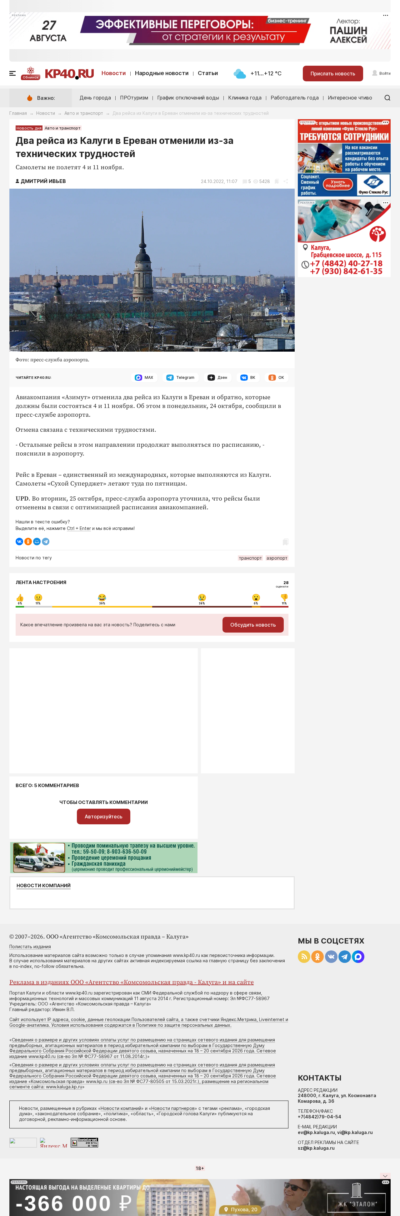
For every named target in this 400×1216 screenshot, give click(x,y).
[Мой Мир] (37, 541)
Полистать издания (30, 946)
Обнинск (30, 77)
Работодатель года (295, 97)
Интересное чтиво (350, 97)
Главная (18, 113)
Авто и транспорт (83, 113)
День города (95, 97)
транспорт (250, 558)
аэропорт (277, 558)
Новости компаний (44, 885)
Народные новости (162, 73)
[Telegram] (45, 541)
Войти (385, 73)
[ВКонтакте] (19, 541)
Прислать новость (333, 73)
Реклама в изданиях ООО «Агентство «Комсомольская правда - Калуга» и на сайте (131, 982)
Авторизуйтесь (103, 816)
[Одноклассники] (28, 541)
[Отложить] (277, 181)
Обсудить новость (253, 625)
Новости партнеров (173, 1108)
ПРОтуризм (134, 97)
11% (38, 603)
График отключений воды (188, 97)
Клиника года (245, 97)
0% (20, 603)
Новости (114, 73)
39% (102, 603)
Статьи (208, 73)
